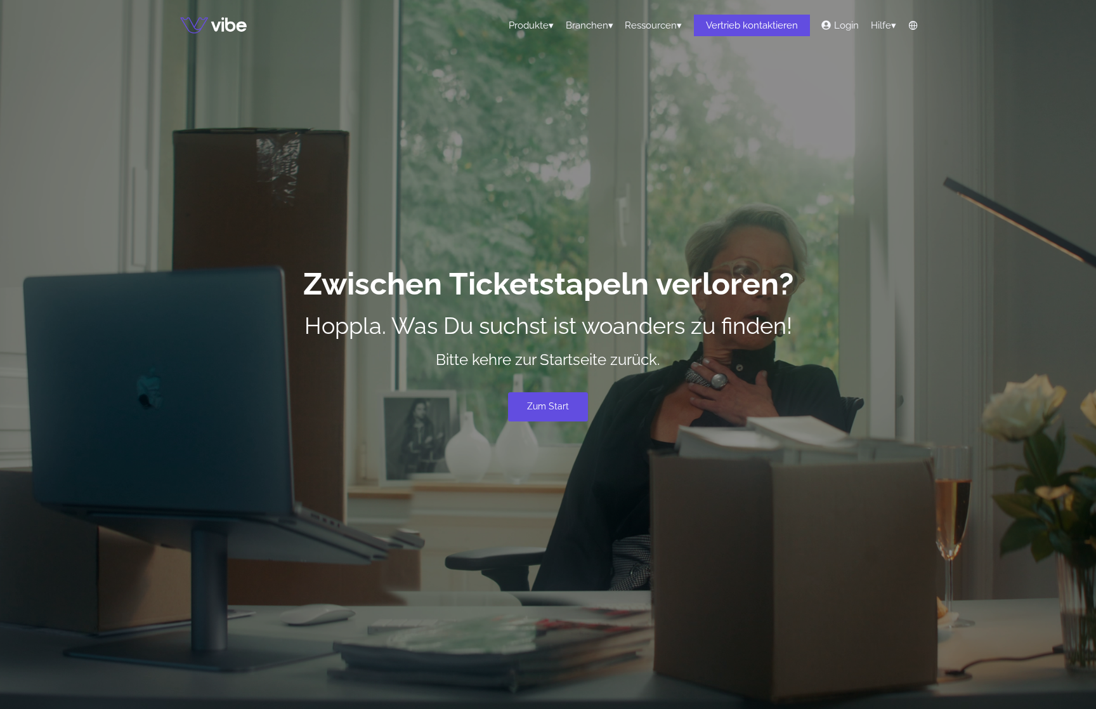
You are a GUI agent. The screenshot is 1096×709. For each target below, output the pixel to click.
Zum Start (548, 406)
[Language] (907, 25)
